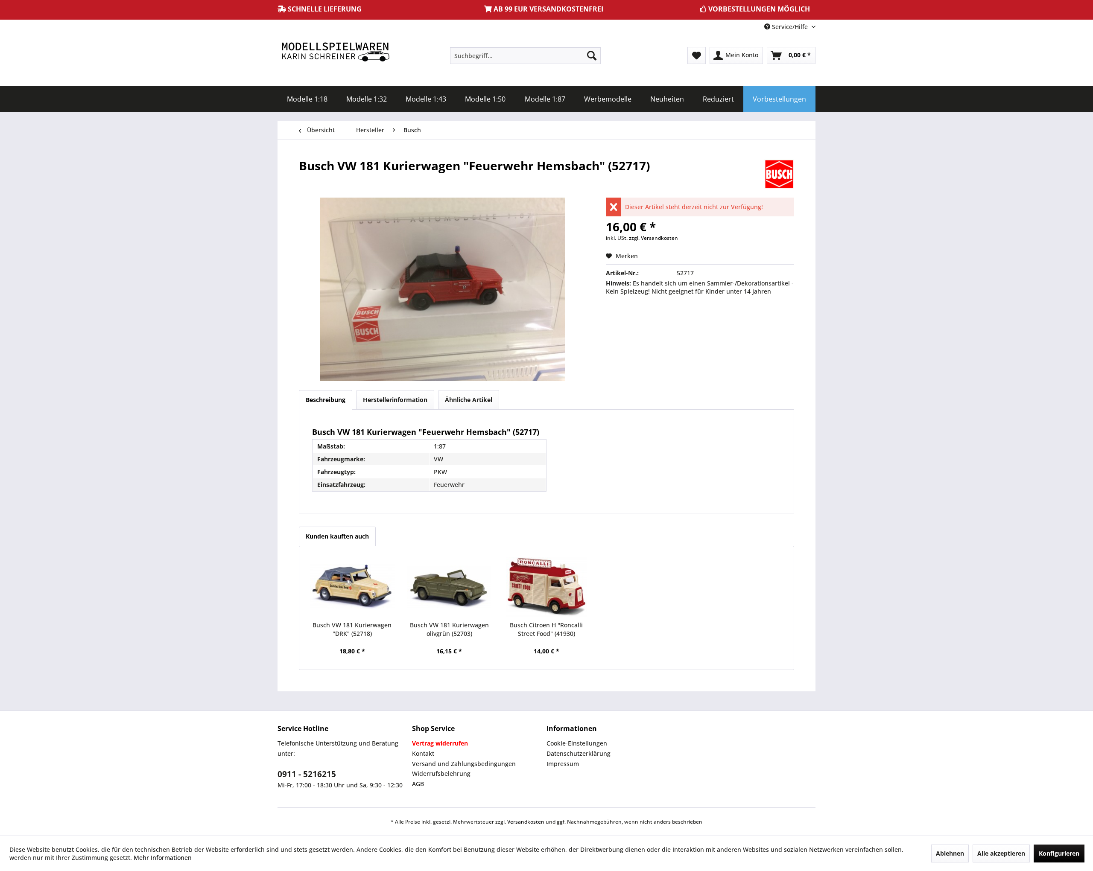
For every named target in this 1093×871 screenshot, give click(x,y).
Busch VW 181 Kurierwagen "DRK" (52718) (352, 629)
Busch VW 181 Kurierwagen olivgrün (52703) (449, 629)
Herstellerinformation (395, 400)
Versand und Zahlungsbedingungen (464, 764)
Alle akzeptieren (1001, 853)
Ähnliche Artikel (468, 400)
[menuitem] (525, 55)
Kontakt (423, 753)
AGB (418, 784)
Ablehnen (950, 853)
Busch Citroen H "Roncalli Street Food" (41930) (546, 629)
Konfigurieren (1059, 853)
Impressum (562, 764)
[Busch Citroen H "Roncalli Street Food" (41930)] (546, 587)
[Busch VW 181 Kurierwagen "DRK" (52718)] (352, 587)
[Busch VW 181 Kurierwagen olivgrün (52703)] (449, 587)
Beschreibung (325, 400)
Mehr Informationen (163, 858)
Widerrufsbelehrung (441, 773)
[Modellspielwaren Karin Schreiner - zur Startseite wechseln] (335, 53)
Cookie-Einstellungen (576, 743)
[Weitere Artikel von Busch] (779, 174)
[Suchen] (592, 55)
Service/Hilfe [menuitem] (790, 27)
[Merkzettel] (696, 55)
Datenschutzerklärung (578, 753)
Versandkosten (525, 821)
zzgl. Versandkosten (653, 238)
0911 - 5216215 (307, 774)
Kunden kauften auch (337, 536)
